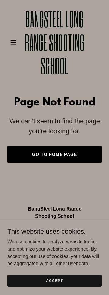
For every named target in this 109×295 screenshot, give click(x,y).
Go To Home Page (54, 154)
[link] (54, 72)
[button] (14, 42)
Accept (54, 280)
